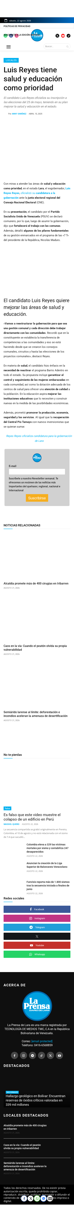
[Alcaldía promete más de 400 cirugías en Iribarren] (37, 556)
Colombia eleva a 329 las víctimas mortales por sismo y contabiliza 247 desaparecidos (47, 848)
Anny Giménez (19, 114)
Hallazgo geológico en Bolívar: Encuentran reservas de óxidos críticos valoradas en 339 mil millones (35, 1100)
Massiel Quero (11, 824)
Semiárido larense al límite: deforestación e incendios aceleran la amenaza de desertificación (36, 714)
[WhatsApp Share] (37, 1198)
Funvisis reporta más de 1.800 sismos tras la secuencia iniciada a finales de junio (48, 885)
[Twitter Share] (30, 1198)
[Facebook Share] (24, 1198)
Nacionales (12, 1092)
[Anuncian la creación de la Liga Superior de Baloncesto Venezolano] (14, 868)
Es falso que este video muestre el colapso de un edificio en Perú (32, 817)
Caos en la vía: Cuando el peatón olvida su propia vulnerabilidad (22, 1147)
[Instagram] (23, 1055)
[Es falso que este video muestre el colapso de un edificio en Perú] (37, 786)
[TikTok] (41, 1055)
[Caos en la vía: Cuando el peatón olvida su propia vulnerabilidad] (37, 618)
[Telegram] (32, 1055)
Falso (7, 808)
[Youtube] (59, 1055)
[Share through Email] (50, 1198)
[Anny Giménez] (6, 114)
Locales (11, 60)
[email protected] (41, 1041)
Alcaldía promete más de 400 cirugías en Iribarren (36, 583)
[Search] (67, 46)
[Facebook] (14, 1055)
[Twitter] (50, 1055)
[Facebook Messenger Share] (43, 1198)
